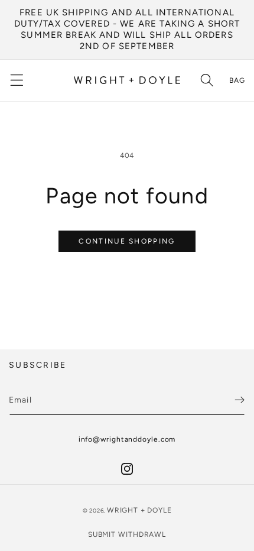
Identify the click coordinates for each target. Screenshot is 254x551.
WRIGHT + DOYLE (139, 510)
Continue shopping (127, 241)
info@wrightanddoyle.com (127, 439)
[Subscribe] (240, 400)
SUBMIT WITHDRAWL (127, 534)
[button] (17, 81)
